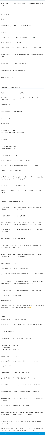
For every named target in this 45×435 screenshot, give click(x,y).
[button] (42, 231)
